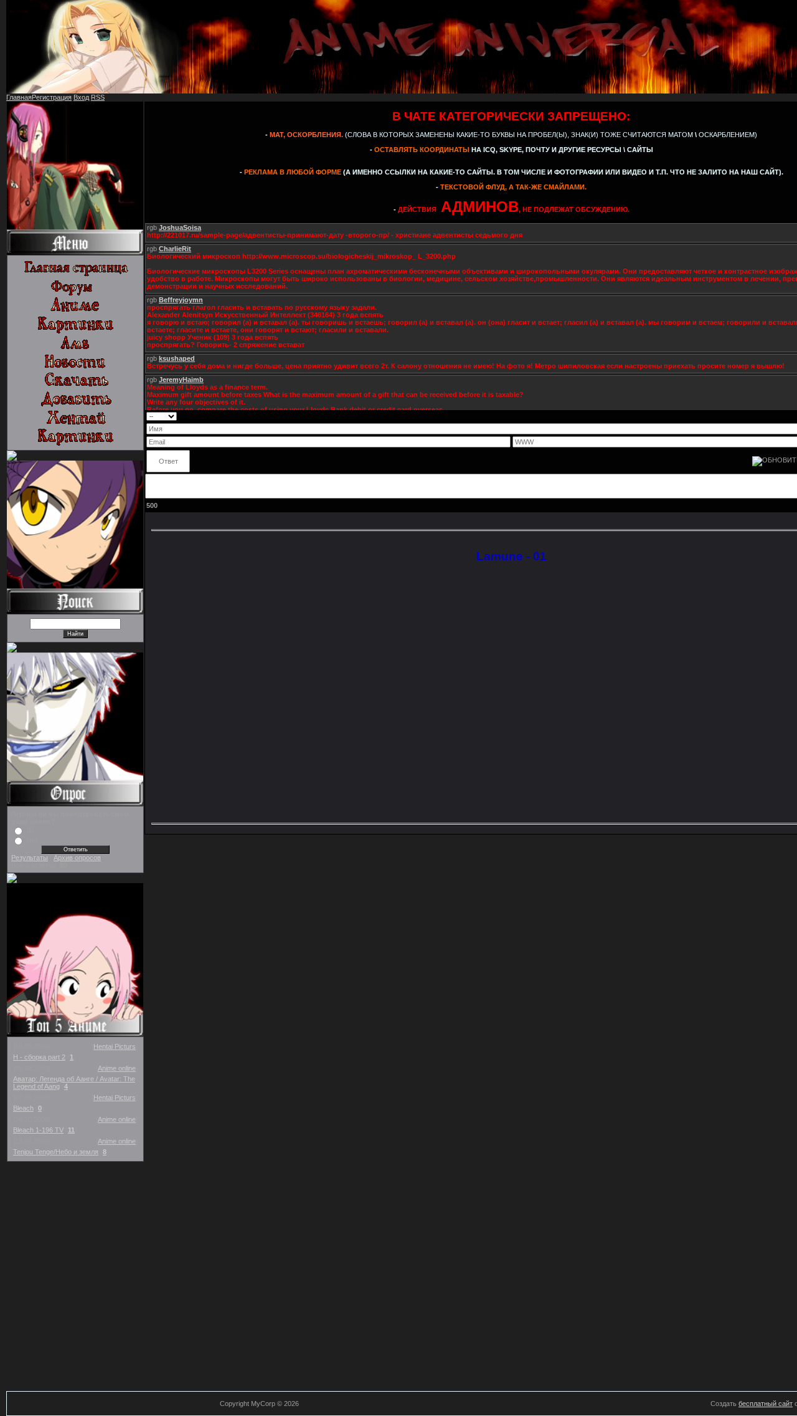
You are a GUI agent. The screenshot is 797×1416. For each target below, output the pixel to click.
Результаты (29, 857)
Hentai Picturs (114, 1046)
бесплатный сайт (765, 1403)
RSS (98, 97)
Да (30, 830)
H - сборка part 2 (39, 1057)
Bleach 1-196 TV (38, 1130)
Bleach (23, 1108)
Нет (32, 840)
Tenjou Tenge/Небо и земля (55, 1151)
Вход (81, 97)
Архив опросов (77, 857)
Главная (19, 97)
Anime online (117, 1068)
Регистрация (52, 97)
